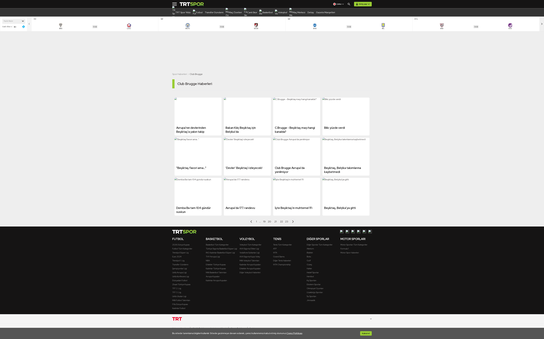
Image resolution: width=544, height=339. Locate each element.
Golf (309, 260)
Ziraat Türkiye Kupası (181, 284)
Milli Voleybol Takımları (249, 260)
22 (281, 221)
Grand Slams (278, 256)
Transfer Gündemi (180, 264)
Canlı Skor (6, 27)
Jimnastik (311, 300)
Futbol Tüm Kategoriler (182, 248)
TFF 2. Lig (176, 288)
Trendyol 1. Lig (178, 260)
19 (264, 221)
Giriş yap (363, 4)
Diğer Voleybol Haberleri (250, 272)
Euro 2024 (176, 256)
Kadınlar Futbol (178, 308)
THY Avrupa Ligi (213, 256)
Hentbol (310, 276)
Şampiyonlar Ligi (179, 268)
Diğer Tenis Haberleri (282, 260)
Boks (309, 256)
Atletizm (310, 248)
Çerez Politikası (294, 333)
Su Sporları (311, 296)
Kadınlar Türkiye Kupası (216, 268)
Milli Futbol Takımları (181, 300)
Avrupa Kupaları (213, 276)
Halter (309, 268)
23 (286, 221)
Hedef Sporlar (313, 272)
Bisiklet (310, 252)
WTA (275, 252)
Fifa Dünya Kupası (180, 304)
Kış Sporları (311, 280)
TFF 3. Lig (176, 292)
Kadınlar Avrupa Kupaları (216, 280)
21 (275, 221)
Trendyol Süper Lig (180, 252)
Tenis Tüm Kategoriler (282, 244)
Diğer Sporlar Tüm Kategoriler (319, 244)
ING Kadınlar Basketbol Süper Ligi (220, 252)
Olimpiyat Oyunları (315, 288)
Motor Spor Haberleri (349, 252)
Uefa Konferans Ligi (180, 276)
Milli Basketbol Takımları (216, 272)
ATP (275, 248)
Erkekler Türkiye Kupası (216, 264)
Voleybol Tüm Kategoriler (250, 244)
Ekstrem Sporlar (314, 284)
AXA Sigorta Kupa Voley (250, 256)
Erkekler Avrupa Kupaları (250, 268)
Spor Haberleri (179, 74)
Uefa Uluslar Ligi (179, 296)
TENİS (277, 239)
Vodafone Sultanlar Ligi (250, 252)
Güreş (309, 264)
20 (269, 221)
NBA (208, 260)
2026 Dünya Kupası (181, 244)
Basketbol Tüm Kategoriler (217, 244)
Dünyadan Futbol (179, 280)
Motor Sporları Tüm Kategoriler (353, 244)
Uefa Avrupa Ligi (179, 272)
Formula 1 (344, 248)
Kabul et (366, 333)
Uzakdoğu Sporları (315, 292)
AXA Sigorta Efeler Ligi (249, 248)
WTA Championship (282, 264)
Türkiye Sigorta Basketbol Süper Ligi (221, 248)
